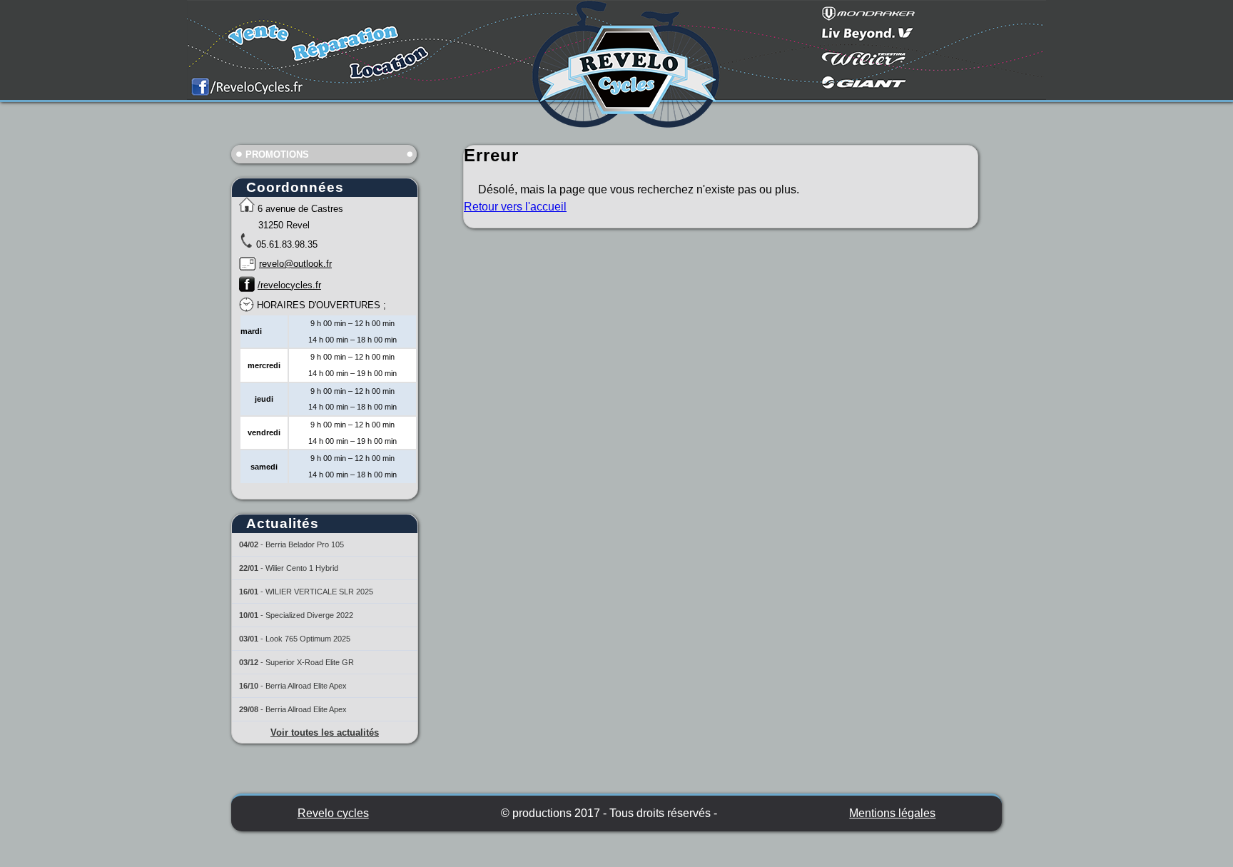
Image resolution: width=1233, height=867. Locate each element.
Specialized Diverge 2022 (309, 615)
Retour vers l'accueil (515, 207)
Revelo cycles (333, 813)
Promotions (277, 154)
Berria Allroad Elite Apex (306, 685)
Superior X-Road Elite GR (309, 662)
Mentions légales (892, 813)
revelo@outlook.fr (295, 263)
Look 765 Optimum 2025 (307, 638)
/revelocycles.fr (289, 285)
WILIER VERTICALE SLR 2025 (319, 591)
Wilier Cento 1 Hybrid (301, 568)
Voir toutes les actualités (324, 732)
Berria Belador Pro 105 (304, 544)
